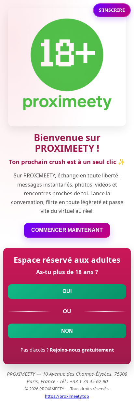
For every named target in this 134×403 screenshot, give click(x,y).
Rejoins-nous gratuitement (82, 349)
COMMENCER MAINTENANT (67, 230)
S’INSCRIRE (112, 10)
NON (67, 331)
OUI (67, 291)
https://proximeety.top (67, 396)
